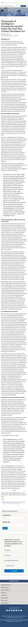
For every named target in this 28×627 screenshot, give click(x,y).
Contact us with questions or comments (11, 503)
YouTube (16, 610)
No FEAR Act (15, 617)
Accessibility (10, 616)
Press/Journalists (9, 12)
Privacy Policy (17, 616)
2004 (23, 12)
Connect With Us (14, 608)
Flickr (21, 610)
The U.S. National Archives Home (11, 2)
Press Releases (17, 12)
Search (23, 6)
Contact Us (4, 616)
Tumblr (14, 610)
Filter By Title (6, 522)
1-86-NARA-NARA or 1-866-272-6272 (14, 621)
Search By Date (7, 515)
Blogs (19, 610)
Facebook (7, 610)
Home (2, 12)
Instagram (12, 610)
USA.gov (21, 617)
